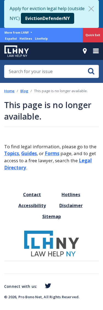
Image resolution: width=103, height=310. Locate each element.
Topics (11, 153)
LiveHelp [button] (41, 38)
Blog (24, 90)
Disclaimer (71, 205)
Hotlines (26, 38)
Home (9, 90)
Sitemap (51, 216)
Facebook (39, 287)
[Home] (14, 51)
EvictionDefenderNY (47, 18)
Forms (52, 153)
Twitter (47, 286)
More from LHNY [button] (17, 32)
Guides (29, 153)
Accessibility (32, 205)
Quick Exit (92, 35)
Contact (32, 195)
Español (11, 38)
